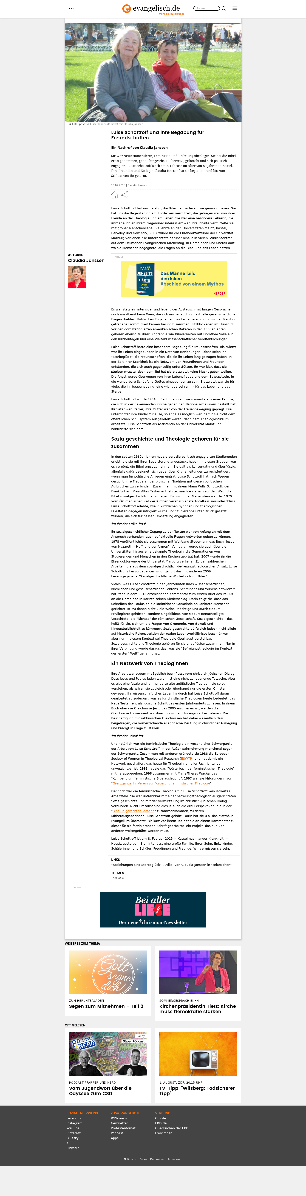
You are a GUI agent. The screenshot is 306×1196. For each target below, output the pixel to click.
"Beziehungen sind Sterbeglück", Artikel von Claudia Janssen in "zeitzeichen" (171, 865)
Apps (114, 1138)
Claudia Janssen (138, 185)
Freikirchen (163, 1133)
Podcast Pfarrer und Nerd (92, 1082)
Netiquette (130, 1159)
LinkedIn (73, 1148)
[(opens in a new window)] (174, 279)
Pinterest (74, 1133)
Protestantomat (123, 1128)
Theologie (117, 878)
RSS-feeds (119, 1118)
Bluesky (73, 1138)
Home (114, 194)
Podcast (117, 1133)
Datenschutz (158, 1159)
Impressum (175, 1159)
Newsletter (119, 1123)
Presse (144, 1159)
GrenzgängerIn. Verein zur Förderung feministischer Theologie (161, 783)
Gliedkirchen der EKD (172, 1128)
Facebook (74, 1118)
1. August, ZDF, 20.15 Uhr (181, 1082)
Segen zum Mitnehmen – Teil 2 (106, 1006)
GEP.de (160, 1118)
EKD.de (161, 1123)
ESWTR (186, 758)
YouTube (73, 1128)
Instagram (75, 1123)
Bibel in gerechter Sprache (133, 811)
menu (71, 8)
